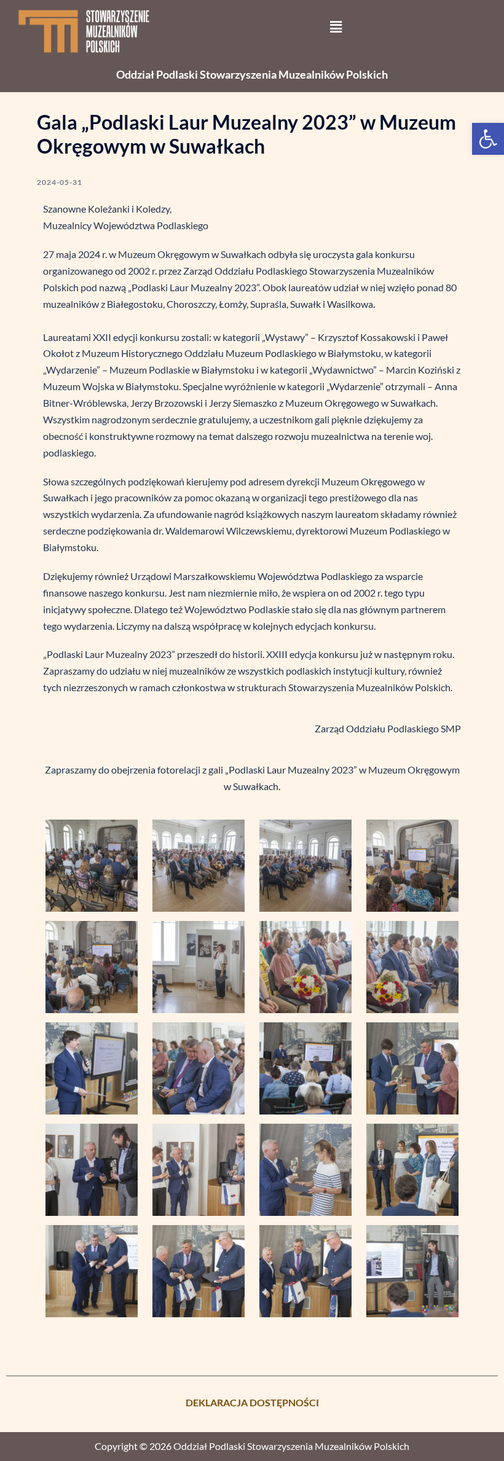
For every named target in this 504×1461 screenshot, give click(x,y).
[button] (488, 139)
